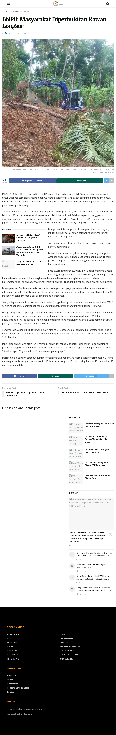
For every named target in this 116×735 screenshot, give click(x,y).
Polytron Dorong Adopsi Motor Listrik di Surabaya (99, 425)
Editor (8, 33)
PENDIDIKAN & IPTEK (69, 646)
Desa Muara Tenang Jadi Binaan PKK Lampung (96, 463)
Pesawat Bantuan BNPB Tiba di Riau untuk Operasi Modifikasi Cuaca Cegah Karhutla (30, 251)
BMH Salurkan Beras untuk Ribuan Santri (97, 476)
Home (4, 11)
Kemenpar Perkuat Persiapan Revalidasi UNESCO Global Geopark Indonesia (94, 554)
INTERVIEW (12, 654)
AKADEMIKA (13, 634)
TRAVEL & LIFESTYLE (69, 654)
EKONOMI (12, 642)
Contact (11, 692)
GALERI (10, 646)
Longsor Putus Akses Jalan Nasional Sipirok (29, 263)
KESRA (26, 11)
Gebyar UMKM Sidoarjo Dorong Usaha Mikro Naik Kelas (97, 439)
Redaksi (11, 679)
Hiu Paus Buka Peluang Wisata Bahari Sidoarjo (99, 451)
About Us (11, 675)
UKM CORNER (66, 658)
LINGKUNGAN (66, 638)
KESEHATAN (13, 658)
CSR (9, 638)
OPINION (63, 642)
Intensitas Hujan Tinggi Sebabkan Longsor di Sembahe (28, 238)
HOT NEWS (12, 650)
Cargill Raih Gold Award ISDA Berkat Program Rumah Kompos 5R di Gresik (93, 589)
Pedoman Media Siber (18, 687)
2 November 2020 (23, 33)
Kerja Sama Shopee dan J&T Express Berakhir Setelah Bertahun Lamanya (93, 577)
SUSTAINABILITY (15, 11)
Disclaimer (12, 683)
